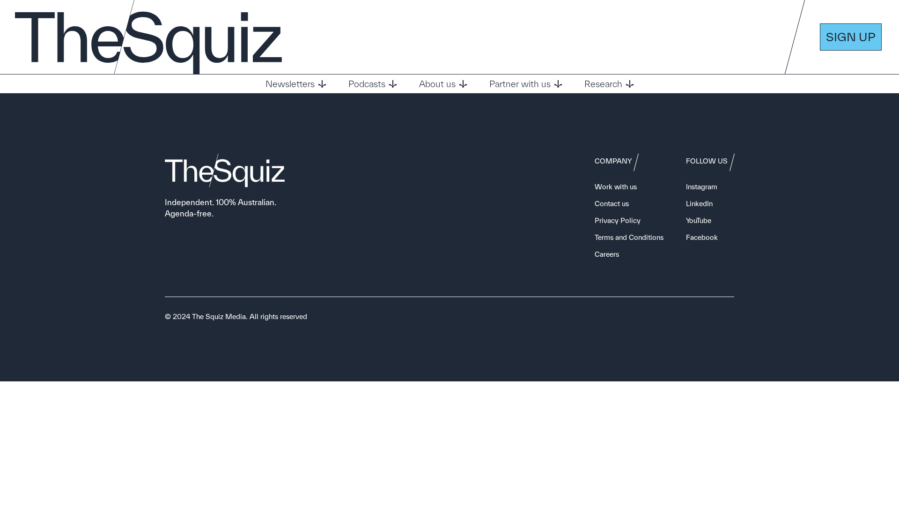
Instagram (701, 187)
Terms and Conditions (629, 237)
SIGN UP (851, 37)
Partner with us (520, 84)
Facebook (702, 237)
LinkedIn (699, 204)
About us (437, 84)
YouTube (698, 220)
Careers (607, 254)
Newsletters (290, 84)
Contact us (612, 204)
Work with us (616, 187)
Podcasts (366, 84)
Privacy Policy (618, 220)
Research (603, 84)
